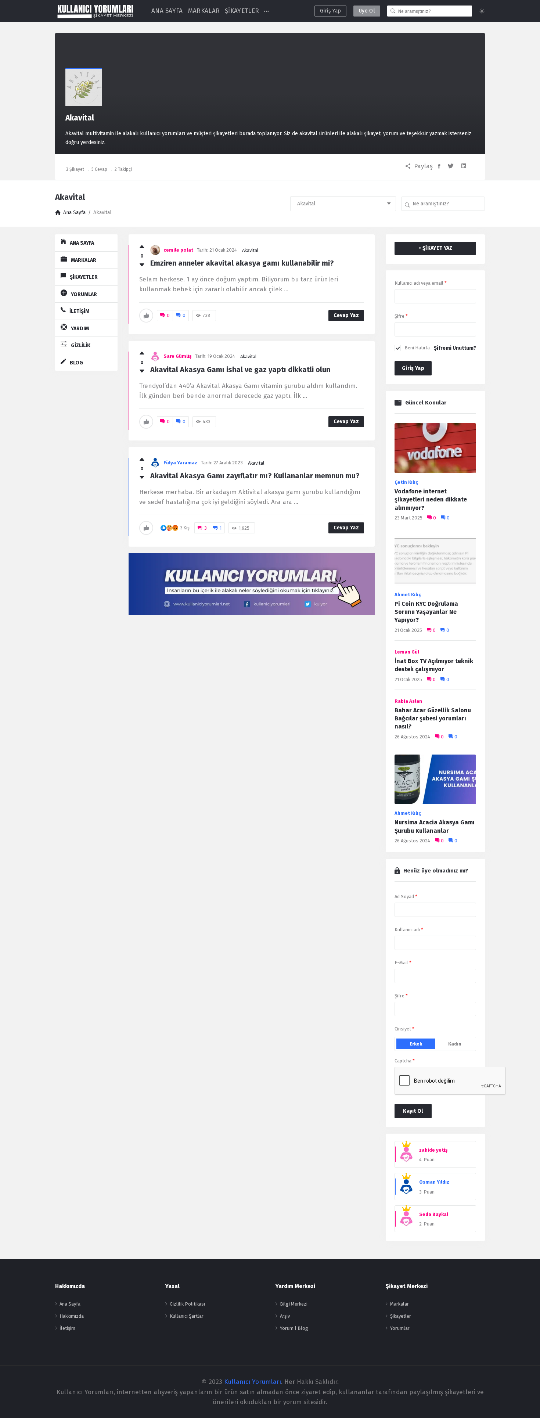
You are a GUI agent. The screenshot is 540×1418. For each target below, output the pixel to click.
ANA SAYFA (167, 11)
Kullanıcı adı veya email (421, 283)
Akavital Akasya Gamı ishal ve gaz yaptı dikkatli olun (240, 369)
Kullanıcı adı (409, 929)
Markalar (399, 1304)
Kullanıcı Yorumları (252, 1382)
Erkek (416, 1044)
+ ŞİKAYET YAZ (435, 248)
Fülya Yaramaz (180, 462)
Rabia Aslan (408, 701)
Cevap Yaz (346, 315)
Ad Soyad (406, 896)
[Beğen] (142, 246)
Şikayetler (400, 1316)
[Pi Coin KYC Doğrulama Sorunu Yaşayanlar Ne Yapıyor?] (435, 562)
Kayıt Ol (413, 1111)
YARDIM (80, 328)
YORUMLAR (84, 294)
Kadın (454, 1044)
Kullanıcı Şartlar (187, 1316)
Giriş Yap (330, 11)
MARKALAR (204, 11)
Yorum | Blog (294, 1328)
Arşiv (285, 1316)
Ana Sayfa (70, 1304)
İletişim (67, 1328)
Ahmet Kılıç (408, 594)
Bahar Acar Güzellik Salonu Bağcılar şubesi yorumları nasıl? (433, 718)
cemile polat (178, 250)
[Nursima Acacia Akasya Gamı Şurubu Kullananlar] (435, 781)
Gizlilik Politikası (187, 1304)
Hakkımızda (72, 1316)
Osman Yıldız (434, 1182)
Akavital (250, 250)
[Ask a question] (524, 1398)
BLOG (76, 363)
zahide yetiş (433, 1150)
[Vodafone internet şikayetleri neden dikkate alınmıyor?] (435, 450)
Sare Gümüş (177, 356)
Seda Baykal (433, 1214)
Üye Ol (367, 11)
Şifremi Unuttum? (455, 348)
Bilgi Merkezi (293, 1304)
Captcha (405, 1060)
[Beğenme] (142, 265)
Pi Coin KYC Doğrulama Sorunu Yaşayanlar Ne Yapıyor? (426, 612)
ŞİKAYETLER (242, 11)
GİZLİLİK (80, 345)
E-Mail (403, 962)
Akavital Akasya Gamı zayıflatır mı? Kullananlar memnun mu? (255, 475)
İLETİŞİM (79, 311)
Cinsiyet (404, 1028)
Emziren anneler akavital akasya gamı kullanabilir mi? (242, 263)
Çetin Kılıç (406, 482)
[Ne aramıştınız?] (393, 11)
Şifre (401, 316)
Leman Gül (407, 652)
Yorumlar (400, 1328)
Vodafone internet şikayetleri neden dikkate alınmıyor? (431, 499)
